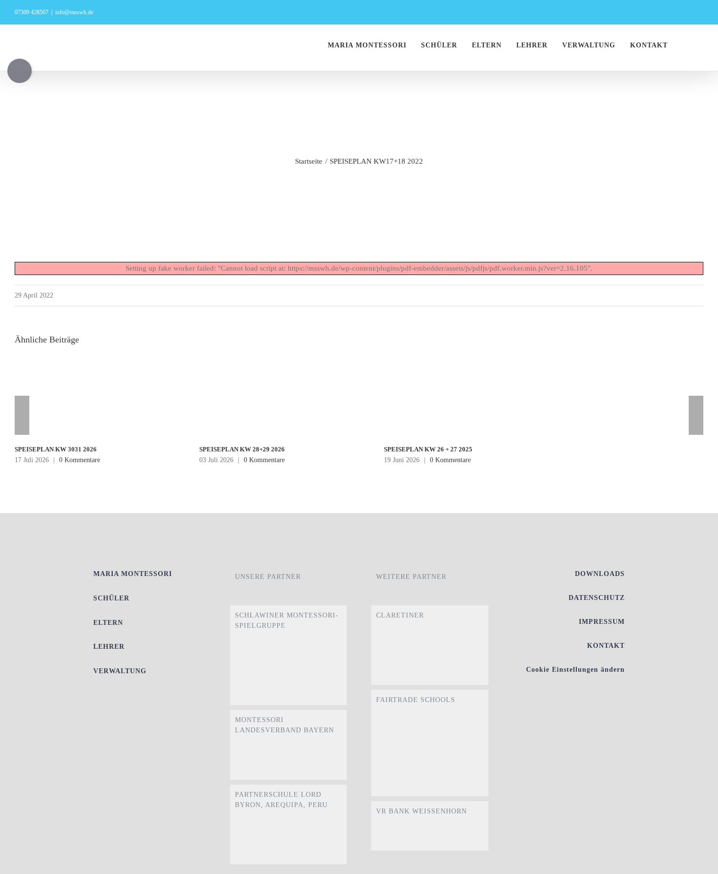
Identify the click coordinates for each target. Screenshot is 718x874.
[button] (700, 45)
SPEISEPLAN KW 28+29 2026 (242, 449)
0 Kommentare (79, 460)
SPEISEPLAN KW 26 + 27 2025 (428, 449)
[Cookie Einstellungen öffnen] (696, 862)
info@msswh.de (74, 12)
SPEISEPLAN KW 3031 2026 (56, 449)
